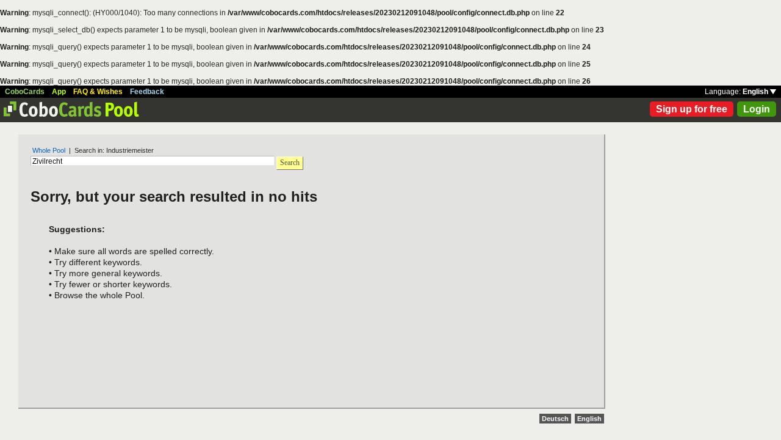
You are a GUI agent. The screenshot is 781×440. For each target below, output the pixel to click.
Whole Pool (48, 150)
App (59, 91)
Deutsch (555, 418)
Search (290, 162)
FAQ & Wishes (98, 91)
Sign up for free (691, 109)
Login (756, 109)
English (756, 91)
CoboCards (25, 91)
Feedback (147, 91)
